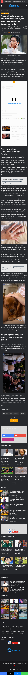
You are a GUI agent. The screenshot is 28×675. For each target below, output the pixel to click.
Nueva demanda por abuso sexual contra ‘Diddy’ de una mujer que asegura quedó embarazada (6, 459)
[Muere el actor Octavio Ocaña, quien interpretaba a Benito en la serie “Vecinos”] (4, 499)
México (7, 633)
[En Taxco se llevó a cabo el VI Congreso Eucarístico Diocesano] (14, 611)
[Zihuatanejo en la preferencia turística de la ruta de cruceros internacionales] (23, 616)
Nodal (22, 413)
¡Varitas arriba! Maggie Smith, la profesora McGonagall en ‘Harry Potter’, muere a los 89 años (20, 459)
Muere (3, 633)
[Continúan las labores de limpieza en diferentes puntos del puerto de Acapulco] (5, 616)
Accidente (8, 626)
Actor (12, 626)
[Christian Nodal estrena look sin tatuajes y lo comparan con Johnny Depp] (21, 560)
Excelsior (7, 409)
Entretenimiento (8, 10)
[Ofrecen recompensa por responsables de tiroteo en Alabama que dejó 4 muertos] (21, 470)
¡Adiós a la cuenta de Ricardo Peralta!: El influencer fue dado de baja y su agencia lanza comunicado (20, 550)
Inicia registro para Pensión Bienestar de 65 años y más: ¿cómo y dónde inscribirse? (18, 518)
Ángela (6, 413)
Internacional (13, 631)
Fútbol (3, 631)
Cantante (21, 626)
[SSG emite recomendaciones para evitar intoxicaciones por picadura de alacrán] (5, 611)
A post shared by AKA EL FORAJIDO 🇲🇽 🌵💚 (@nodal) (14, 118)
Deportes (7, 628)
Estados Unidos (14, 628)
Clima (3, 628)
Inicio (3, 10)
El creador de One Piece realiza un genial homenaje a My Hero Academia (7, 567)
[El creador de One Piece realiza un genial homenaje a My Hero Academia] (7, 560)
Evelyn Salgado (22, 628)
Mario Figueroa (21, 631)
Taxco (17, 633)
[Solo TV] (14, 6)
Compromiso (14, 413)
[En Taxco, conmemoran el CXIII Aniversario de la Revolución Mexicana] (4, 493)
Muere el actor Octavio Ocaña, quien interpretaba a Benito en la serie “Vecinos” (18, 499)
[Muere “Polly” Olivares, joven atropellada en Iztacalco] (4, 506)
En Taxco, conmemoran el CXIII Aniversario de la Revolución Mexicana (17, 493)
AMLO (16, 626)
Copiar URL (14, 420)
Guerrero (7, 631)
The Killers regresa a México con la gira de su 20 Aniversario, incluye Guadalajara (18, 128)
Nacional (12, 633)
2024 (3, 626)
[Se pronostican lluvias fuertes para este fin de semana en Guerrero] (23, 611)
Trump (21, 633)
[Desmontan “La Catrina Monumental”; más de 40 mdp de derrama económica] (4, 512)
